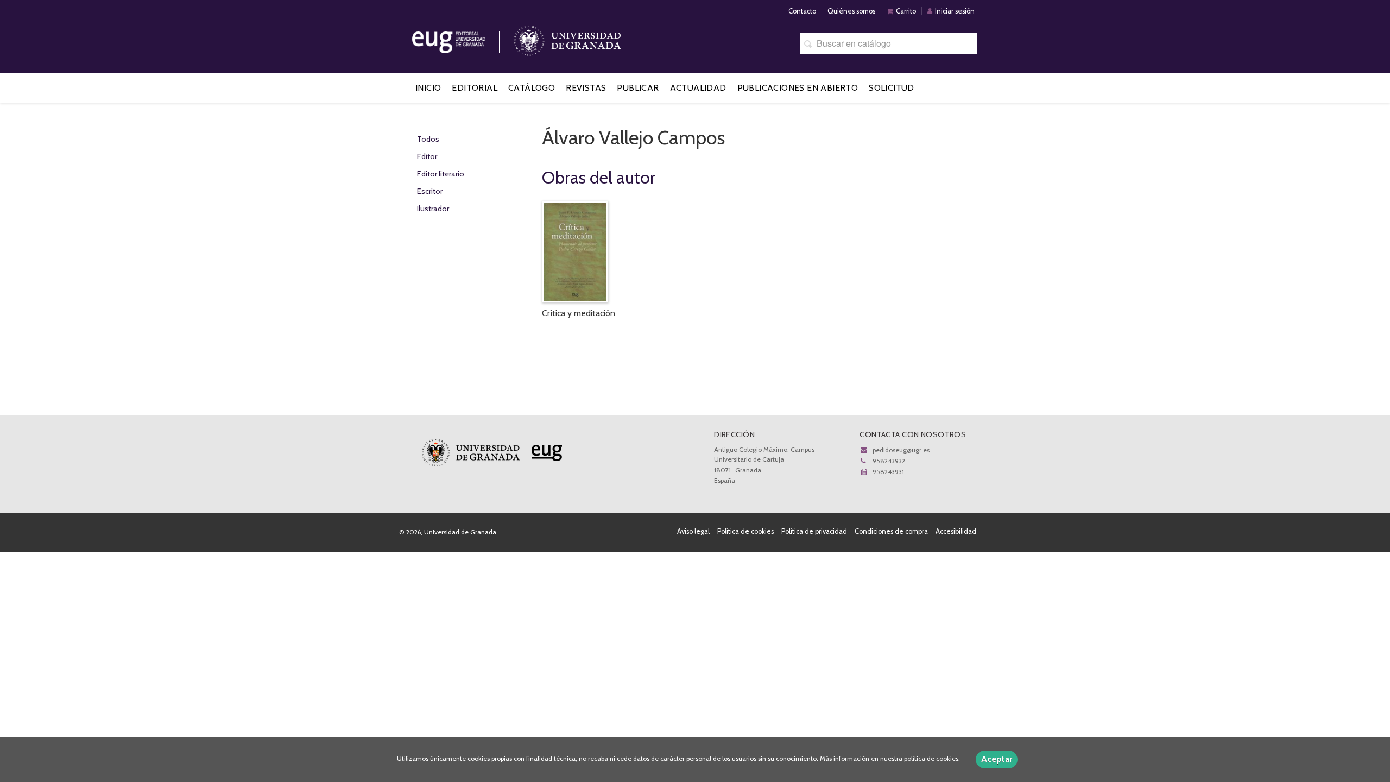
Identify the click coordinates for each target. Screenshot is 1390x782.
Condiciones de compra (891, 531)
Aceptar (996, 759)
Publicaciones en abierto (797, 88)
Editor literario (440, 174)
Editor (427, 156)
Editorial (474, 88)
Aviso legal (693, 531)
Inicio (428, 88)
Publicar (638, 88)
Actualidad (698, 88)
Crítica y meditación (578, 313)
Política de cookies (745, 531)
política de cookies (931, 759)
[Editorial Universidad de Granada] (462, 38)
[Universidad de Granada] (567, 38)
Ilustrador (433, 208)
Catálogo (531, 88)
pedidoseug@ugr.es (901, 450)
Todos (428, 139)
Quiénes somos (851, 11)
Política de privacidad (814, 531)
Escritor (430, 191)
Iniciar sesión (955, 11)
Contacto (802, 11)
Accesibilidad (956, 531)
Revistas (586, 88)
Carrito (906, 11)
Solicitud (891, 88)
